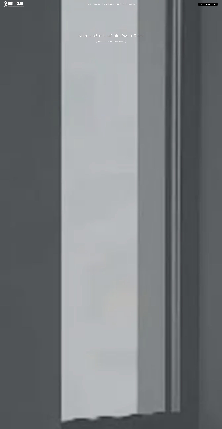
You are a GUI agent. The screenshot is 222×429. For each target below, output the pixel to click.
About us (96, 4)
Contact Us (133, 4)
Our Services (107, 4)
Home (89, 4)
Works (117, 4)
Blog (125, 4)
